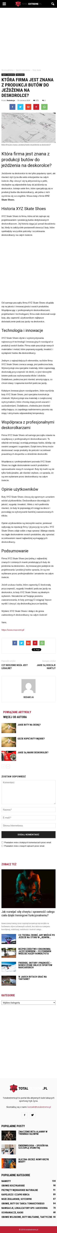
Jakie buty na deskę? (29, 724)
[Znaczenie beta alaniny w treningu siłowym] (8, 1136)
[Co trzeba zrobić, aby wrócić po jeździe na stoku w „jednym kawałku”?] (8, 939)
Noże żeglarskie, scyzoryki (16, 1199)
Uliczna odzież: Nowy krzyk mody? (33, 1160)
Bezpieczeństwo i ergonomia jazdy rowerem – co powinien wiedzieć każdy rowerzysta (34, 951)
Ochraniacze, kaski (12, 1212)
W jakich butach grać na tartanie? (32, 977)
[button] (53, 4)
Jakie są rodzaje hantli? (46, 667)
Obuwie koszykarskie (13, 1185)
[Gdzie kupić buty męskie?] (8, 742)
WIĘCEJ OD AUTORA (15, 717)
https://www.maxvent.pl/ (12, 630)
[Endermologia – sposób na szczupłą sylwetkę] (8, 1149)
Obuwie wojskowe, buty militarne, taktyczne (26, 1217)
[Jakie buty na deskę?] (8, 728)
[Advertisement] (28, 37)
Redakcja (11, 100)
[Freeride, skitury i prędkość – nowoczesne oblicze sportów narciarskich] (8, 967)
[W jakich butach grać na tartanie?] (8, 981)
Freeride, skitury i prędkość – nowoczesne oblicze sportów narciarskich (35, 965)
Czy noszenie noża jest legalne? (14, 667)
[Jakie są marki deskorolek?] (8, 756)
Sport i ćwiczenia (8, 75)
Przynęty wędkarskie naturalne (19, 1190)
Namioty (6, 1181)
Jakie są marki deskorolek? (33, 752)
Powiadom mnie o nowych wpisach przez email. (24, 846)
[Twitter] (32, 1115)
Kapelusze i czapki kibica (15, 1194)
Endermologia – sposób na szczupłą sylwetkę (33, 1146)
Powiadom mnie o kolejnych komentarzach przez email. (28, 842)
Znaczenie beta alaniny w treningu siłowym (32, 1132)
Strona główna (7, 70)
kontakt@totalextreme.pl (39, 1107)
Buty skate (20, 75)
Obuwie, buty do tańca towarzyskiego (22, 1203)
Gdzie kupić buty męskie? (31, 738)
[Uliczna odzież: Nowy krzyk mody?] (8, 1163)
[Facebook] (24, 1115)
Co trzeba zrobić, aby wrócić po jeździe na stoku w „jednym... (36, 936)
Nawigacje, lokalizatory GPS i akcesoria (24, 1208)
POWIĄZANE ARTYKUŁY (17, 712)
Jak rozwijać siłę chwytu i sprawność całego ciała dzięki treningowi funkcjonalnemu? (28, 913)
